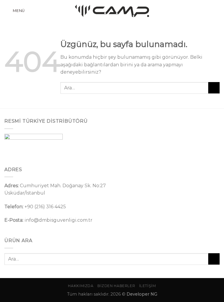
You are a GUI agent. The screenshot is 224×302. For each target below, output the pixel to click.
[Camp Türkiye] (112, 11)
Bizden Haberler (116, 286)
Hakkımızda (80, 286)
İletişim (147, 286)
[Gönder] (214, 87)
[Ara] (217, 10)
